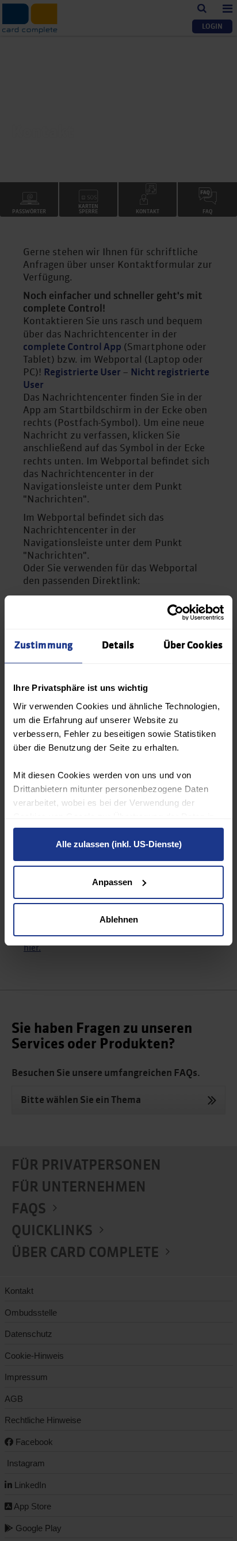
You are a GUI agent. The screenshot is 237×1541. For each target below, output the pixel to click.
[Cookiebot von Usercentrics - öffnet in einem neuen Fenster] (173, 612)
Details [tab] (118, 646)
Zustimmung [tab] (43, 646)
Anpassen (112, 882)
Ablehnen (119, 919)
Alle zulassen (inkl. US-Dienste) (119, 844)
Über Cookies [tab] (193, 646)
